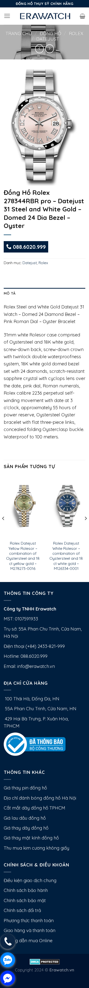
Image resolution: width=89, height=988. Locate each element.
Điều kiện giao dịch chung (30, 880)
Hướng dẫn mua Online (28, 940)
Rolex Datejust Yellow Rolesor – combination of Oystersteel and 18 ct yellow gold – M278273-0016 (23, 556)
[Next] (85, 528)
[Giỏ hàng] (82, 16)
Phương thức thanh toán (29, 920)
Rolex (76, 33)
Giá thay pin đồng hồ (25, 788)
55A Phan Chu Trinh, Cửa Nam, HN (40, 708)
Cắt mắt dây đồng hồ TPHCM (34, 808)
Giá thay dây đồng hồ (26, 828)
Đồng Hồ (50, 33)
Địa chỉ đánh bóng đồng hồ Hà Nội (40, 798)
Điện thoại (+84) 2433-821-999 (34, 646)
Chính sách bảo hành (26, 890)
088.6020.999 (28, 247)
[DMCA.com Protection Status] (45, 961)
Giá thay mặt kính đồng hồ (31, 838)
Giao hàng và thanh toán (29, 930)
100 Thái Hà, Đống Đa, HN (31, 699)
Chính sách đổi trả (22, 910)
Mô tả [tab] (9, 293)
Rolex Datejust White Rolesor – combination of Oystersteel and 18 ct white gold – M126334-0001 (66, 556)
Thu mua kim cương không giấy (36, 848)
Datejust (47, 39)
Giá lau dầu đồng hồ (25, 818)
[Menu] (7, 16)
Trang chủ (19, 33)
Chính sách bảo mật (25, 900)
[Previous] (3, 528)
